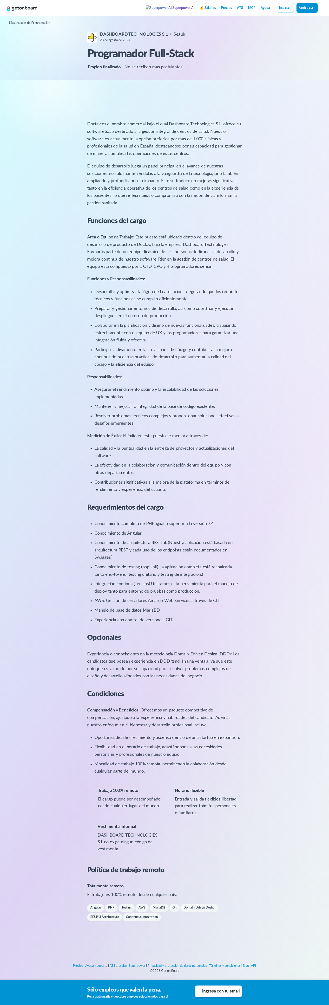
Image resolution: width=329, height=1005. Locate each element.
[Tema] (320, 8)
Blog (246, 965)
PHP (111, 907)
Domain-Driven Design (199, 907)
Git (174, 907)
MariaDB (159, 907)
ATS (240, 8)
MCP (252, 8)
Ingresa (284, 7)
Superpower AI (183, 8)
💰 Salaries (208, 8)
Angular (95, 907)
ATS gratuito (118, 965)
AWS (141, 907)
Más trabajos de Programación (29, 23)
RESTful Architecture (104, 917)
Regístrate (305, 7)
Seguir (179, 34)
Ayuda (265, 8)
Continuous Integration (142, 917)
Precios (226, 8)
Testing (127, 907)
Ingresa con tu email (221, 991)
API (253, 965)
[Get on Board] (22, 8)
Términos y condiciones (225, 965)
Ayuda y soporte (96, 965)
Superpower (137, 965)
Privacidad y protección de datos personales (177, 965)
